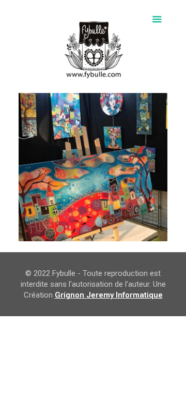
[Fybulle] (93, 46)
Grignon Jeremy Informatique (109, 295)
